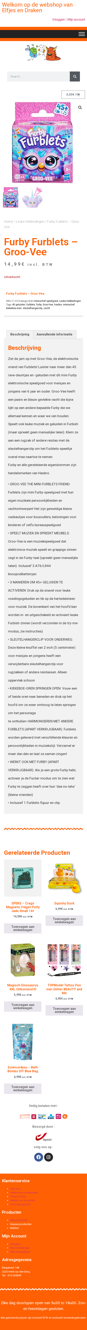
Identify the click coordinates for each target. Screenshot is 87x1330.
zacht (47, 308)
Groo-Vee (48, 304)
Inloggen (58, 19)
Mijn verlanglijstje (20, 1251)
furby (38, 304)
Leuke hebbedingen (30, 222)
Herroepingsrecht (20, 1204)
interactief (69, 304)
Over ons (15, 1188)
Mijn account (76, 19)
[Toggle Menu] (82, 34)
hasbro (58, 304)
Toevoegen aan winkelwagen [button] (22, 928)
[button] (80, 107)
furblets (31, 304)
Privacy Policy (18, 1196)
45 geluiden (18, 304)
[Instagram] (48, 1157)
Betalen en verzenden (22, 1200)
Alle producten (18, 1220)
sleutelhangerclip (32, 308)
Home (8, 222)
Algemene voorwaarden (24, 1192)
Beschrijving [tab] (19, 334)
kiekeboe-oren (14, 308)
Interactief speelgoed (46, 301)
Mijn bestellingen (20, 1247)
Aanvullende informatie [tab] (54, 334)
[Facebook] (38, 1157)
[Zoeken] (75, 76)
